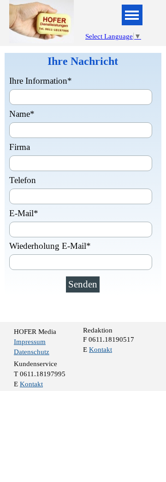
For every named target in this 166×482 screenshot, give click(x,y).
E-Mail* (23, 213)
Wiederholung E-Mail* (50, 246)
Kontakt (100, 349)
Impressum (30, 341)
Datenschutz (31, 352)
